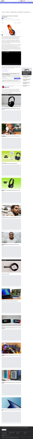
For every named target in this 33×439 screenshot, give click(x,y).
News (2, 18)
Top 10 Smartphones (4, 69)
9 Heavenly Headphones (5, 71)
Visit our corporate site (25, 427)
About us (10, 433)
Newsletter (20, 22)
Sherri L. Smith (5, 18)
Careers (25, 433)
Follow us (16, 22)
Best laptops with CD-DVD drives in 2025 (26, 85)
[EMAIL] (8, 87)
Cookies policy (25, 432)
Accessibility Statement (4, 433)
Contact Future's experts (11, 432)
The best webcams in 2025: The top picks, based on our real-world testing (27, 80)
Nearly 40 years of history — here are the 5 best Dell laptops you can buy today (27, 77)
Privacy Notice (3, 80)
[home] (2, 2)
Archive (17, 433)
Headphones (3, 14)
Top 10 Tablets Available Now (5, 70)
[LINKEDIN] (7, 87)
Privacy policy (17, 432)
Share (3, 22)
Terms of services (10, 80)
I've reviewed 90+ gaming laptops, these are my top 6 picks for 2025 (26, 83)
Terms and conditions (4, 432)
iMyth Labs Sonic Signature (14, 45)
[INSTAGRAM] (6, 87)
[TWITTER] (5, 87)
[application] (11, 58)
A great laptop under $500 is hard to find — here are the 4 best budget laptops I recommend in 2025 (26, 73)
